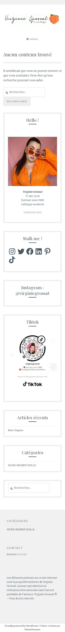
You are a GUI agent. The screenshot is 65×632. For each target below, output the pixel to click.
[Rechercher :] (29, 487)
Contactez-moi (32, 212)
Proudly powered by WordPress (21, 626)
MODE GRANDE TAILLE (22, 465)
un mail (22, 554)
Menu (34, 39)
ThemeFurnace (32, 629)
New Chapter (16, 430)
